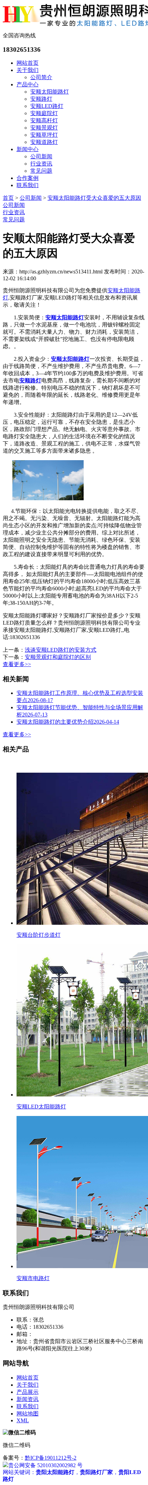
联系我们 (28, 185)
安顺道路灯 (44, 142)
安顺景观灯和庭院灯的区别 (58, 657)
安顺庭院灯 (44, 113)
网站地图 (28, 1413)
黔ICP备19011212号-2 (50, 1458)
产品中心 (28, 84)
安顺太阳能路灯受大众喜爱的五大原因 (94, 198)
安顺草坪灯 (44, 135)
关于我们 (28, 70)
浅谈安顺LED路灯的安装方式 (60, 650)
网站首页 (28, 63)
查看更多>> (17, 664)
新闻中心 (28, 149)
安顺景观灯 (44, 128)
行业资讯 (41, 164)
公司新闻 (41, 156)
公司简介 (41, 77)
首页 (8, 198)
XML (23, 1420)
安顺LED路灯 (46, 106)
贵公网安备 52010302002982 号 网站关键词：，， (72, 1465)
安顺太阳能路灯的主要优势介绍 (68, 722)
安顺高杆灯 (44, 120)
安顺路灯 (41, 99)
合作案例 (28, 178)
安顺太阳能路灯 (49, 92)
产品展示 (28, 1392)
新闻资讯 (28, 1399)
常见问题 (41, 171)
